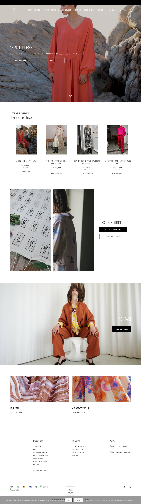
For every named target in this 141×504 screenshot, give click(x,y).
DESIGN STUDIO (64, 10)
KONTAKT (77, 10)
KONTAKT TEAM (122, 329)
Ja (68, 500)
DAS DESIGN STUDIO (113, 230)
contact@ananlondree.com (121, 452)
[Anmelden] (120, 10)
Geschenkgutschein (93, 10)
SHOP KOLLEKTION (34, 10)
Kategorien (76, 440)
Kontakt (36, 464)
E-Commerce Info (108, 10)
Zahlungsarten (38, 458)
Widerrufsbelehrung (40, 452)
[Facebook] (124, 486)
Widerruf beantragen (40, 470)
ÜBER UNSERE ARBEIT (113, 236)
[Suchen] (125, 10)
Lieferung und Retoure (40, 461)
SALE (51, 60)
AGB (34, 449)
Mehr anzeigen (16, 412)
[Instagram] (130, 486)
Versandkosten (28, 171)
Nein (78, 500)
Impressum (37, 446)
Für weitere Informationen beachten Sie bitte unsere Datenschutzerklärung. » (109, 500)
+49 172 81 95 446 (119, 446)
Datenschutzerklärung (40, 455)
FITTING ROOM (50, 10)
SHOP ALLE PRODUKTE (23, 60)
